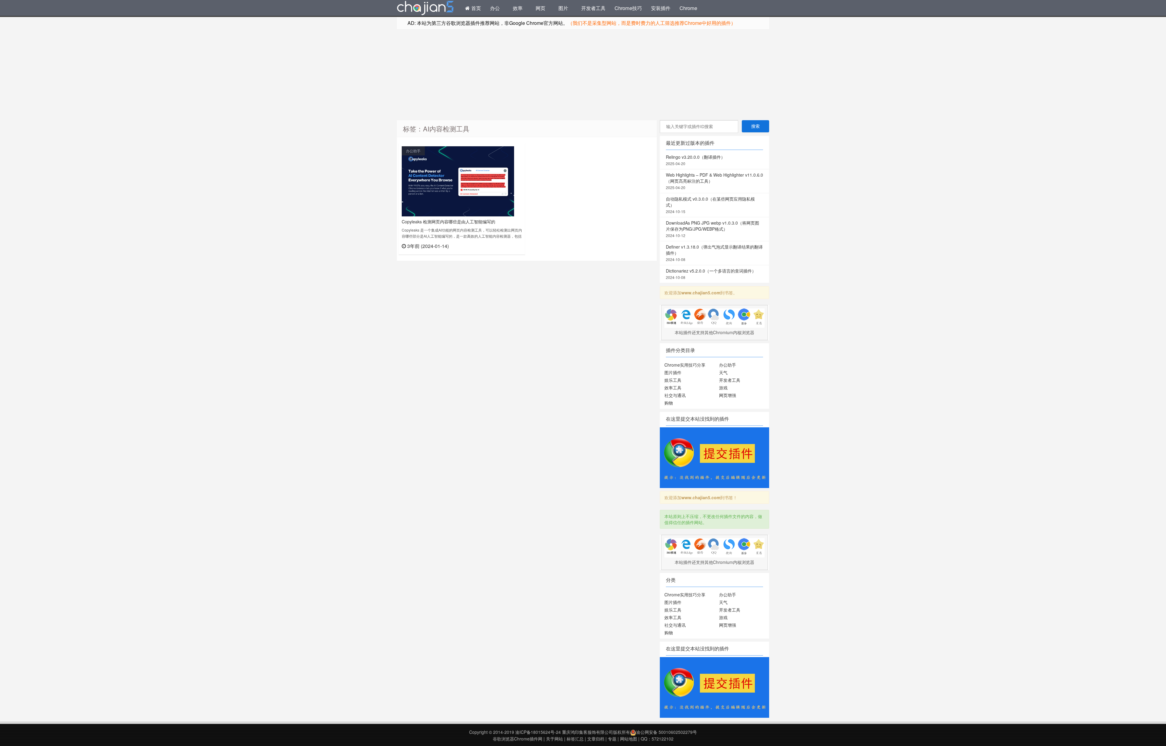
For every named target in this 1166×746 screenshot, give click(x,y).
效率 (518, 8)
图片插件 (672, 372)
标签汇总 (575, 739)
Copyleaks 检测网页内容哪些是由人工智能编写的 (448, 222)
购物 (668, 403)
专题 (612, 739)
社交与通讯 (675, 395)
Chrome (688, 8)
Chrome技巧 (628, 8)
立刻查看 (511, 245)
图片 (563, 8)
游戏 (723, 388)
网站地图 (628, 739)
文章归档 (595, 739)
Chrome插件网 (425, 9)
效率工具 (672, 388)
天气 (723, 372)
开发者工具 (593, 8)
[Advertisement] (583, 74)
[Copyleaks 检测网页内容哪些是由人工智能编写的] (458, 181)
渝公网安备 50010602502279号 (666, 732)
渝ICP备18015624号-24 (538, 732)
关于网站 (554, 739)
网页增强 (727, 395)
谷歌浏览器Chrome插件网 (517, 739)
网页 (540, 8)
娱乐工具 (672, 380)
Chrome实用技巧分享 (684, 365)
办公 (495, 8)
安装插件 (660, 8)
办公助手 (413, 150)
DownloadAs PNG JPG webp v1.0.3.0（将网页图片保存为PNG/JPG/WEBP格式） (712, 229)
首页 (475, 8)
